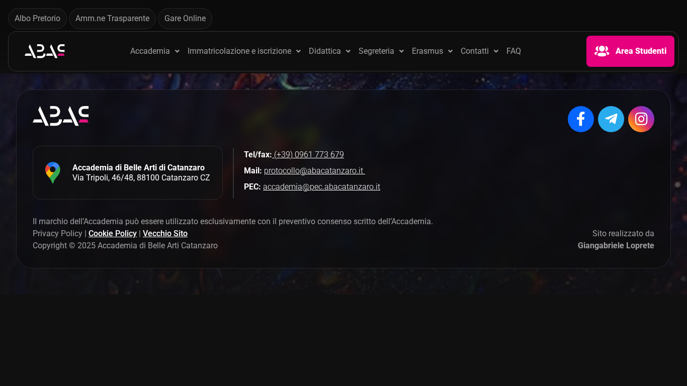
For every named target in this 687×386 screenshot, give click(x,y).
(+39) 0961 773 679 (308, 154)
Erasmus (427, 51)
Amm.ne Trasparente (112, 18)
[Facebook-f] (581, 119)
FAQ (513, 51)
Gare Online (185, 18)
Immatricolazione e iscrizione (239, 51)
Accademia (150, 51)
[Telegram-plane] (611, 119)
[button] (155, 51)
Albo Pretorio (37, 18)
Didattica (325, 51)
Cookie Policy (113, 233)
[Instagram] (641, 119)
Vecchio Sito (165, 233)
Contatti (475, 51)
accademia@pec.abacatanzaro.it (321, 186)
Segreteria (376, 51)
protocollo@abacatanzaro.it (314, 170)
